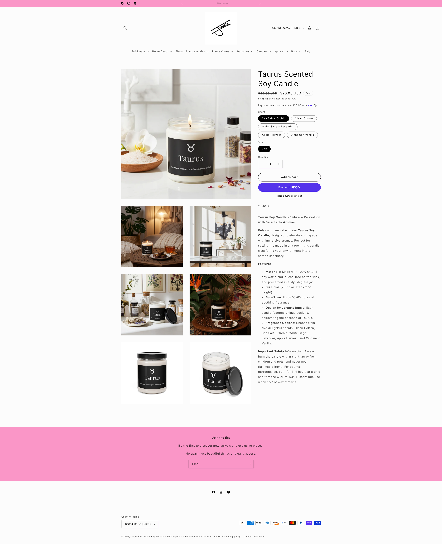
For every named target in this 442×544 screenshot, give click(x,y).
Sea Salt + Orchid (273, 118)
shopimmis (136, 536)
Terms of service (212, 536)
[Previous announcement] (182, 3)
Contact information (254, 536)
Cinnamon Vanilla (302, 134)
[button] (125, 28)
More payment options (289, 196)
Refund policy (174, 536)
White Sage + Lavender (278, 126)
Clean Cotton (304, 118)
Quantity (263, 157)
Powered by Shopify (153, 536)
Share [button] (265, 206)
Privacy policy (192, 536)
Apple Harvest (271, 134)
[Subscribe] (249, 464)
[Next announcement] (260, 3)
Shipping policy (232, 536)
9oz (264, 148)
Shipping (263, 98)
